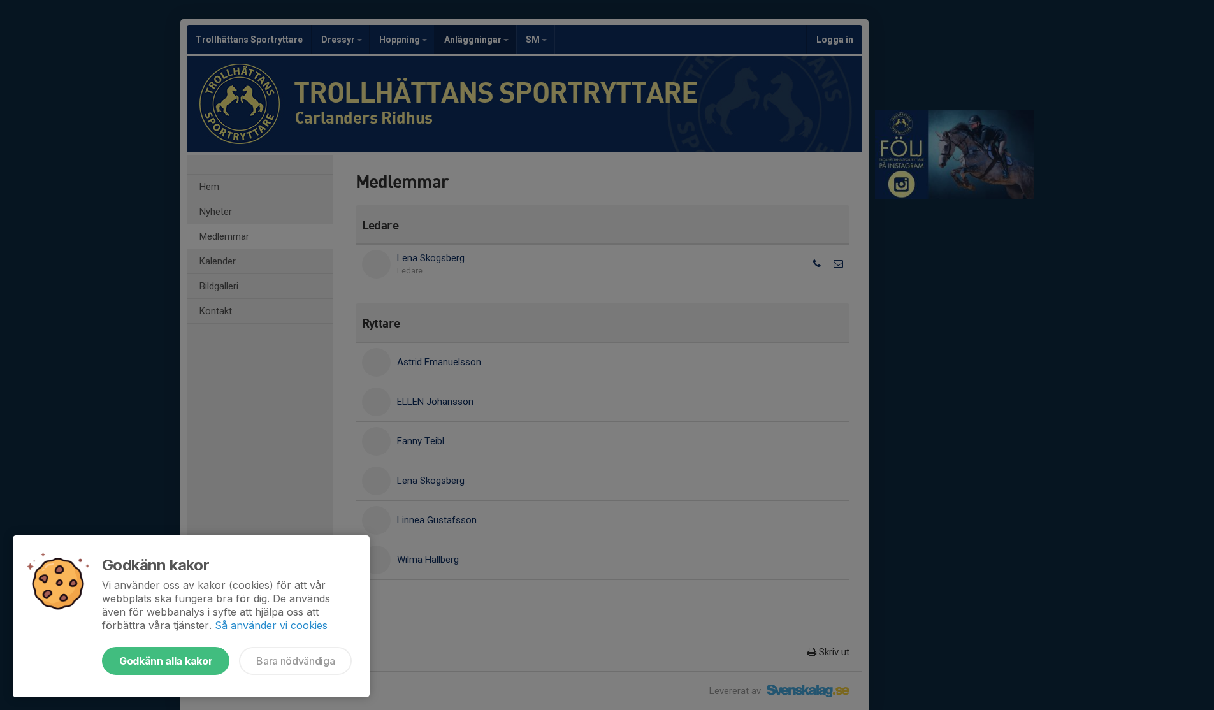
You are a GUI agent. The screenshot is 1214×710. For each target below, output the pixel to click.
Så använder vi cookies (271, 625)
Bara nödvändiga (295, 661)
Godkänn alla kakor (165, 661)
